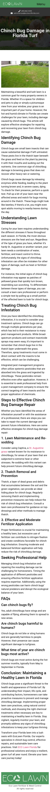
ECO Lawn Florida (27, 747)
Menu (41, 4)
